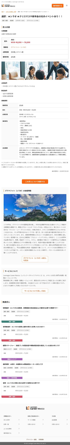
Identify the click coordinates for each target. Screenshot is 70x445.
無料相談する (57, 6)
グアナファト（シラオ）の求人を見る (34, 259)
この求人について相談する (35, 181)
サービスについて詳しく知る (35, 291)
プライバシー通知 (31, 439)
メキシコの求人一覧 (11, 11)
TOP (2, 11)
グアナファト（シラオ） (19, 47)
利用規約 (41, 439)
